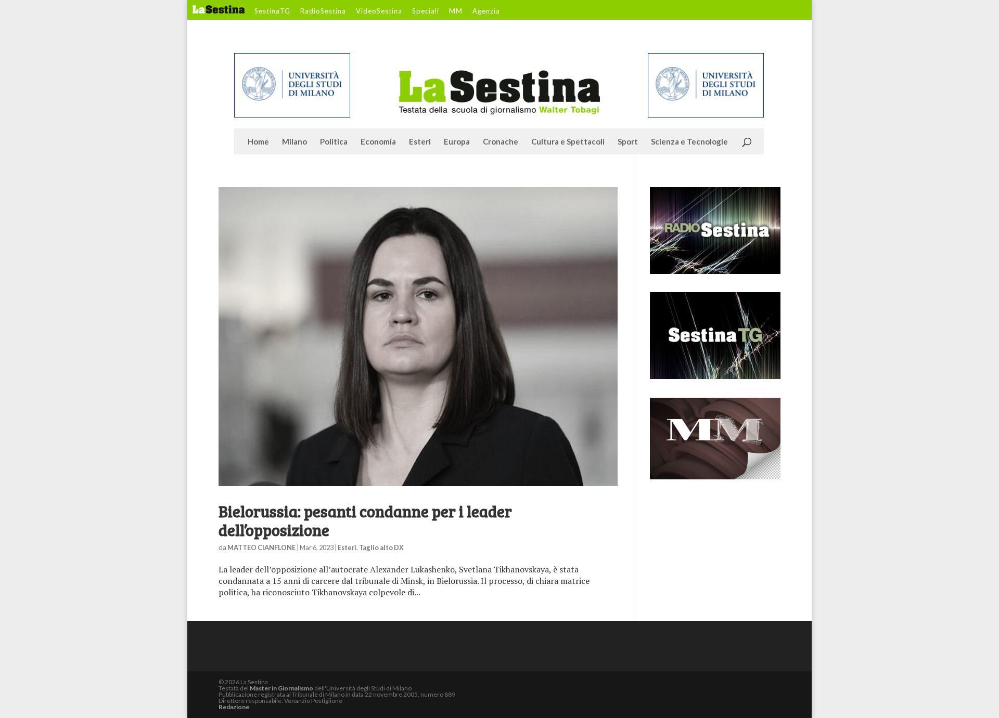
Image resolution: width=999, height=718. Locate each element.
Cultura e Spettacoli (568, 142)
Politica (334, 142)
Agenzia (486, 11)
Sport (628, 142)
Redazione (234, 707)
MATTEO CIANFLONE (261, 547)
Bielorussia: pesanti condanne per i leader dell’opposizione (365, 520)
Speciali (425, 11)
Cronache (500, 142)
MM (456, 11)
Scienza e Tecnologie (689, 142)
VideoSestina (379, 11)
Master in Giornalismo (281, 688)
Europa (457, 142)
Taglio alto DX (381, 547)
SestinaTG (272, 11)
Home (258, 142)
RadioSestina (323, 11)
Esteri (420, 142)
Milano (294, 142)
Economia (378, 142)
